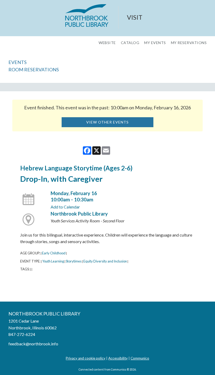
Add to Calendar (65, 206)
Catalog (130, 43)
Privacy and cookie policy (85, 358)
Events (17, 62)
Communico (140, 358)
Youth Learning (53, 261)
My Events (155, 43)
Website (107, 43)
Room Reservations (33, 69)
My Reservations (189, 43)
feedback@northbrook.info (33, 343)
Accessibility (118, 358)
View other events (107, 122)
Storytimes (74, 261)
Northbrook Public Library (79, 214)
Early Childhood (54, 253)
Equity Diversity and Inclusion (105, 261)
